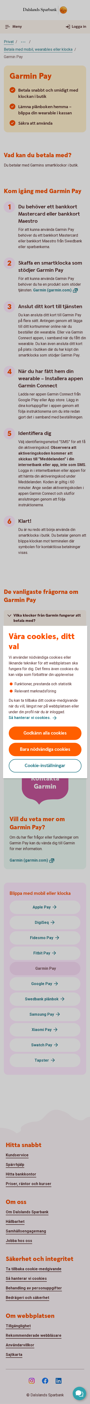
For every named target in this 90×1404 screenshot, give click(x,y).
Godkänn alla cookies (45, 733)
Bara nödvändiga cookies (45, 749)
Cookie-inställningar (45, 766)
